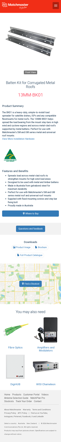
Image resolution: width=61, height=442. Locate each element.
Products (16, 394)
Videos (45, 394)
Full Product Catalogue (30, 255)
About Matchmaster (12, 409)
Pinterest (17, 416)
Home (7, 394)
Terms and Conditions (41, 409)
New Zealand (32, 423)
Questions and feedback (30, 228)
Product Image (22, 247)
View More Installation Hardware (18, 139)
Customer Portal (31, 394)
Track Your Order (24, 401)
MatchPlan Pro (37, 398)
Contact (37, 401)
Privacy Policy (10, 413)
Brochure (42, 247)
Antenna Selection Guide (16, 398)
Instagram (8, 416)
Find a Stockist (31, 283)
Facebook (26, 416)
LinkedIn (40, 416)
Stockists (9, 401)
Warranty (26, 409)
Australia (21, 423)
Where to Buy (32, 213)
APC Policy (22, 413)
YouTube (43, 413)
